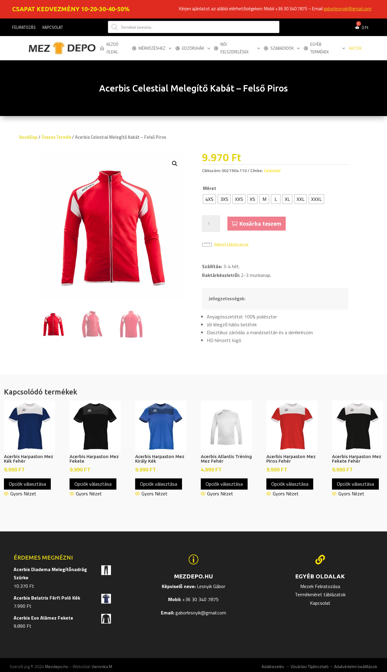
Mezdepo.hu (56, 666)
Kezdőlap (28, 137)
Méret (209, 188)
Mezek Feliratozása (320, 586)
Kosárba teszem (260, 223)
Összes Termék (56, 137)
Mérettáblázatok (231, 244)
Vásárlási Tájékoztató (310, 666)
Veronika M (102, 666)
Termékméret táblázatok (320, 594)
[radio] (209, 199)
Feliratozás (24, 27)
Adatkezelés (273, 666)
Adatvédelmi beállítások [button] (355, 666)
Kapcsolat (52, 27)
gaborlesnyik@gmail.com (348, 8)
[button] (174, 163)
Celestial (272, 170)
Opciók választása (27, 483)
